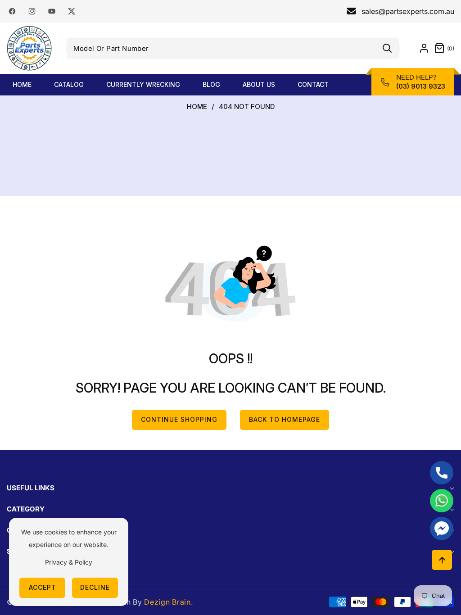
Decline (95, 587)
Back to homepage (284, 419)
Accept (42, 587)
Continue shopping (179, 419)
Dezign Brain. (168, 601)
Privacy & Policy (68, 562)
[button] (441, 48)
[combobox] (233, 48)
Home (197, 107)
